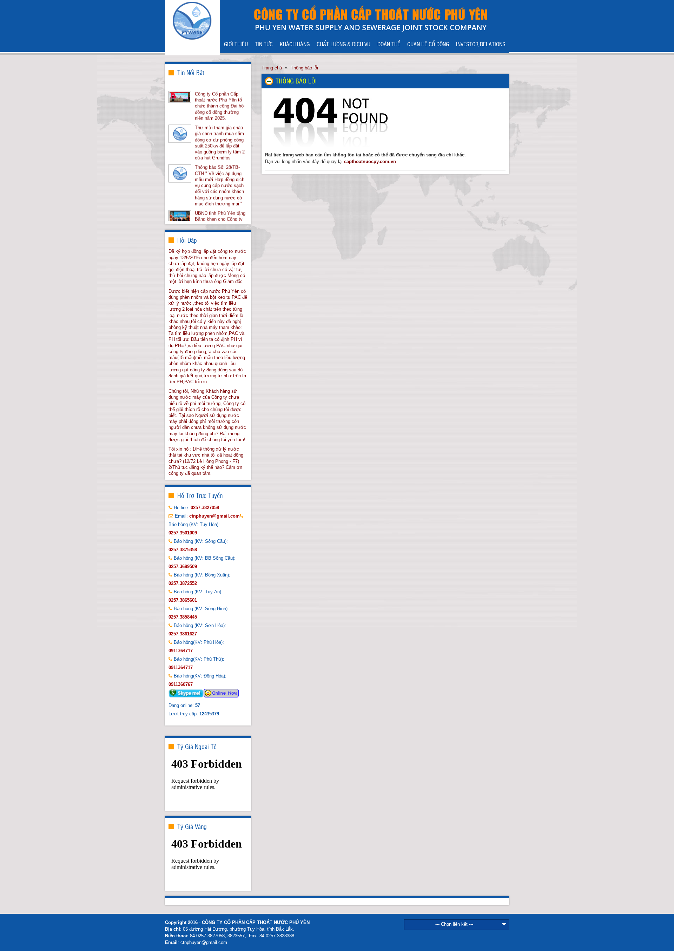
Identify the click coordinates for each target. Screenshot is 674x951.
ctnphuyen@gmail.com (203, 942)
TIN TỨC (264, 44)
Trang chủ (272, 67)
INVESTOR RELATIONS (480, 44)
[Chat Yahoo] (221, 692)
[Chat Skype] (186, 692)
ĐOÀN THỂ (388, 44)
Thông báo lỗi (304, 67)
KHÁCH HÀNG (295, 44)
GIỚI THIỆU (236, 44)
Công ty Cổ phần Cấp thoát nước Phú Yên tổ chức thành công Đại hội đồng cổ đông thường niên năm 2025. (220, 95)
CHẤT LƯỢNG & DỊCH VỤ (343, 44)
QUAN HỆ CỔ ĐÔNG (428, 44)
